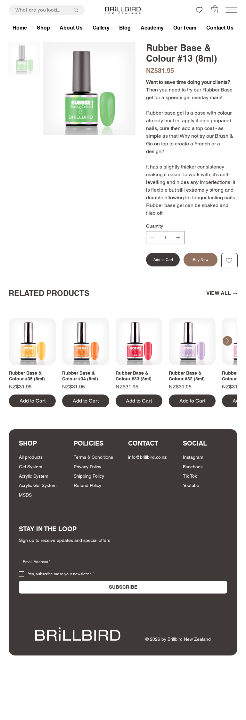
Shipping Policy (89, 476)
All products (31, 457)
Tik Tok (190, 476)
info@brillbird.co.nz (147, 457)
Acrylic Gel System (38, 485)
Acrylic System (33, 476)
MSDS (25, 495)
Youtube (191, 485)
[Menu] (232, 10)
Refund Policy (87, 485)
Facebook (193, 466)
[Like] (199, 10)
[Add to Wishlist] (229, 260)
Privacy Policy (87, 466)
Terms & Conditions (93, 457)
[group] (123, 362)
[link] (214, 9)
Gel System (30, 466)
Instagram (193, 457)
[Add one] (178, 237)
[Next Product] (227, 341)
